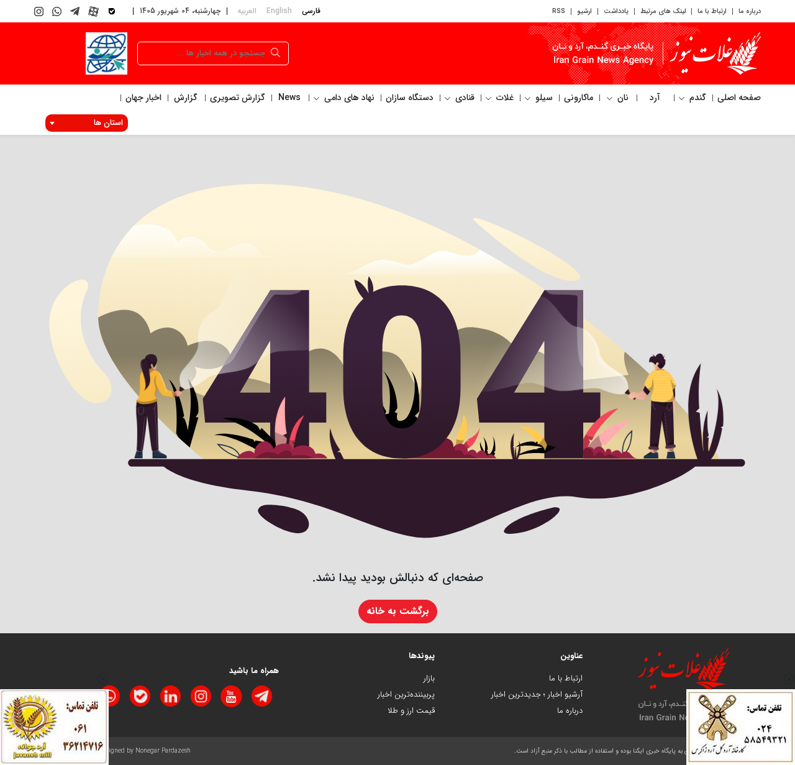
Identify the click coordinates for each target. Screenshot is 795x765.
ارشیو (584, 11)
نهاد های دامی (348, 97)
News (289, 97)
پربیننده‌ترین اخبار (406, 694)
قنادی (464, 97)
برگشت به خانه (397, 611)
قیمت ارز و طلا (411, 710)
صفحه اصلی (739, 97)
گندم (696, 97)
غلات (504, 97)
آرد (655, 97)
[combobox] (86, 123)
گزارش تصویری (237, 97)
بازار (429, 678)
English (279, 11)
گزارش (186, 97)
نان (622, 97)
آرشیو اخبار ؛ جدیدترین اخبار (537, 694)
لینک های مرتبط (663, 11)
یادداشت (616, 11)
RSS (558, 11)
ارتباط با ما (712, 11)
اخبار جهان (143, 97)
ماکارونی (578, 97)
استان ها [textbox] (108, 122)
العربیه (247, 11)
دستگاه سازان (410, 97)
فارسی (311, 11)
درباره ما (749, 11)
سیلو (543, 97)
